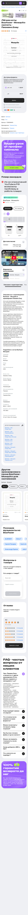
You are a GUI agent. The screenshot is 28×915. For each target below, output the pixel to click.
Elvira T (18, 539)
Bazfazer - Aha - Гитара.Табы (9, 428)
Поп (6, 119)
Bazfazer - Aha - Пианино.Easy (9, 444)
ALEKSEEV (8, 539)
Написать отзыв (14, 645)
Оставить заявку (14, 167)
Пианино (12, 128)
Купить (14, 100)
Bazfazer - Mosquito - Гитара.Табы (10, 448)
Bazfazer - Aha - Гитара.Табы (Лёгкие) (10, 436)
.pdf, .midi (9, 87)
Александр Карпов (11, 549)
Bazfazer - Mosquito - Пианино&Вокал (10, 455)
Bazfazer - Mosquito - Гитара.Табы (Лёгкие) (10, 451)
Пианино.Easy (13, 125)
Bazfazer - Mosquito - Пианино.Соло (10, 459)
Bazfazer (8, 116)
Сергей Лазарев (10, 544)
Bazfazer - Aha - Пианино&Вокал (9, 432)
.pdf (8, 93)
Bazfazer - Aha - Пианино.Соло (9, 440)
